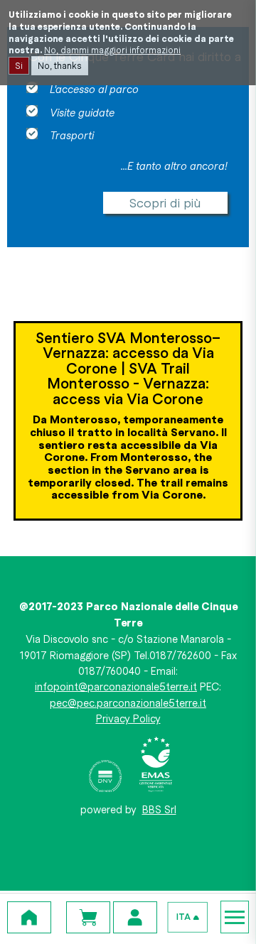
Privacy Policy (128, 718)
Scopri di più (165, 202)
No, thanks (60, 65)
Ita (183, 917)
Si (19, 65)
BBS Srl (159, 809)
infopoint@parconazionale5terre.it (116, 686)
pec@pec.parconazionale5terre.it (128, 702)
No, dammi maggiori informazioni (112, 49)
